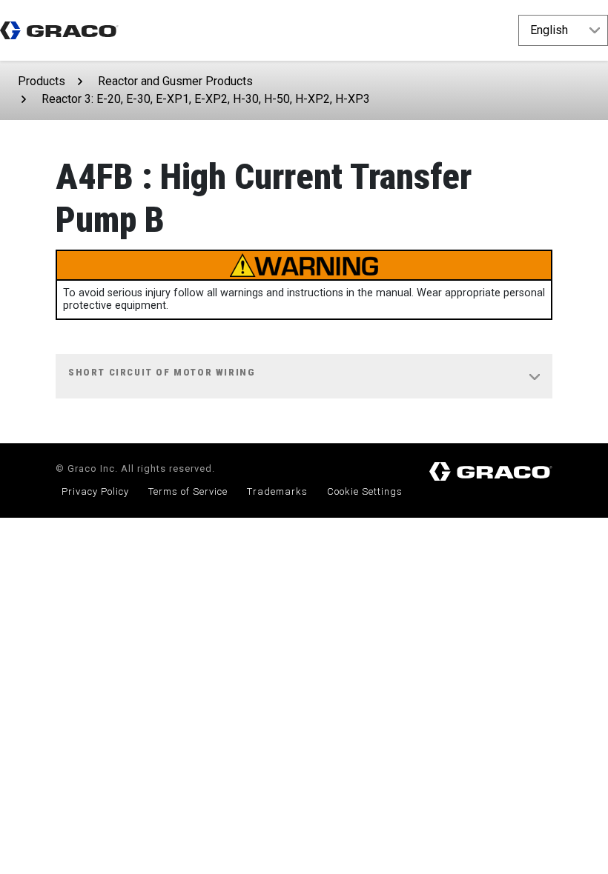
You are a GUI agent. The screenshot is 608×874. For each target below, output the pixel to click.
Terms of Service (188, 491)
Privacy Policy (95, 491)
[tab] (304, 377)
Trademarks (277, 491)
